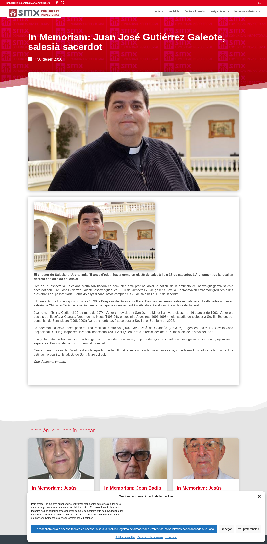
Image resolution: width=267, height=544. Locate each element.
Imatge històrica (219, 11)
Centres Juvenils (195, 11)
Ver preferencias (248, 529)
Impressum (171, 537)
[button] (259, 496)
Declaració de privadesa (150, 537)
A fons (159, 11)
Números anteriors (245, 11)
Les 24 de (173, 11)
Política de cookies (125, 537)
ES (259, 3)
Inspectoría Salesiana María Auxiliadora (28, 3)
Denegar (226, 529)
